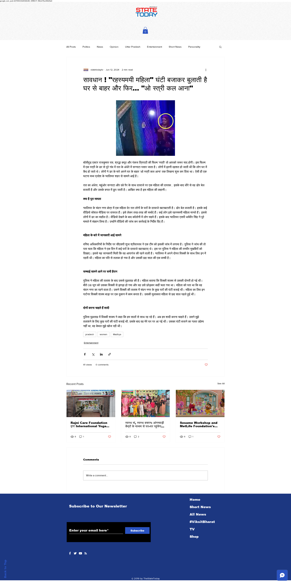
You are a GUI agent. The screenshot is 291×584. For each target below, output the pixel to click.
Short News (175, 46)
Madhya (117, 334)
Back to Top (5, 569)
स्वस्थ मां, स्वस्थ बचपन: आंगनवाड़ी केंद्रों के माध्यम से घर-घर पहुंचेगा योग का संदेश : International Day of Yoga (144, 424)
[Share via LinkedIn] (101, 354)
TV (192, 529)
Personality (194, 46)
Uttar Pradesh (132, 46)
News (100, 46)
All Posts (71, 46)
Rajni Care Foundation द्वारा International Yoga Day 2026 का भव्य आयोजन (89, 424)
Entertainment (154, 46)
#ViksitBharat (202, 522)
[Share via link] (109, 354)
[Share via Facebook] (84, 354)
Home (195, 499)
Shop (194, 536)
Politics (86, 46)
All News (198, 514)
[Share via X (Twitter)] (93, 354)
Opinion (114, 46)
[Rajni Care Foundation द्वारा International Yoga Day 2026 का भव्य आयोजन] (91, 403)
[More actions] (206, 70)
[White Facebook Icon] (70, 553)
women (103, 334)
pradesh (89, 334)
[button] (145, 30)
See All (221, 383)
